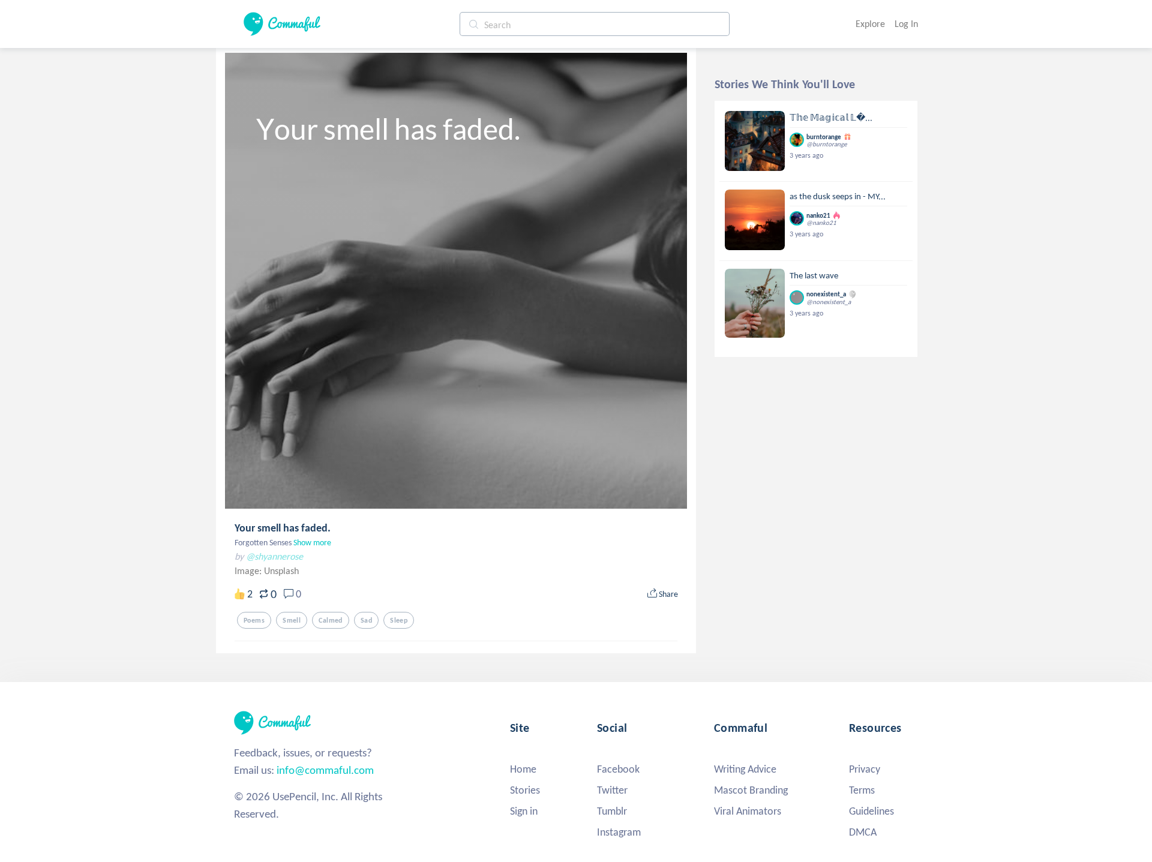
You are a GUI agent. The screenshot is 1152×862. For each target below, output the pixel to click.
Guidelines (871, 811)
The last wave (814, 275)
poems (254, 620)
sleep (398, 620)
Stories (525, 790)
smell (292, 620)
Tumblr (612, 811)
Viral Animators (747, 811)
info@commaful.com (325, 770)
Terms (862, 790)
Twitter (612, 790)
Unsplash (281, 570)
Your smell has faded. (283, 527)
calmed (331, 620)
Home (523, 769)
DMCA (863, 832)
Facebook (618, 769)
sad (366, 620)
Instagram (619, 832)
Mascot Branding (751, 790)
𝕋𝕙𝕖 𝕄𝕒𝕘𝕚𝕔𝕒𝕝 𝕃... (831, 117)
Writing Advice (745, 769)
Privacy (864, 769)
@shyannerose (274, 556)
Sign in (524, 811)
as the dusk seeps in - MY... (838, 196)
